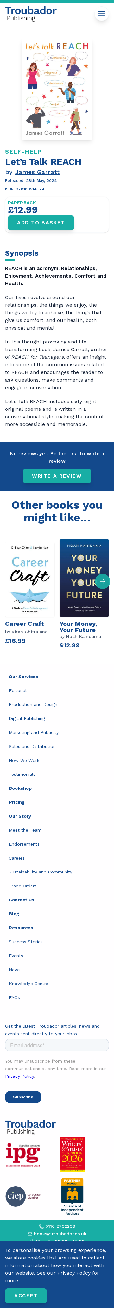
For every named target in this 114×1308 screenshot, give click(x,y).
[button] (102, 581)
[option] (32, 594)
